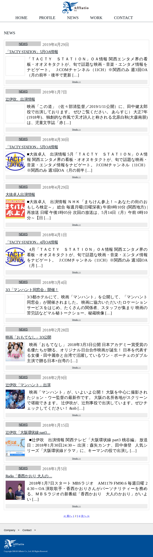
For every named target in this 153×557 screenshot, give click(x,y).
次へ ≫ (85, 516)
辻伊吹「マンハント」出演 (28, 385)
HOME (21, 17)
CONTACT (123, 17)
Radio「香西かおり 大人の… (29, 476)
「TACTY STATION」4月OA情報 (32, 242)
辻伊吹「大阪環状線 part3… (28, 432)
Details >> (76, 82)
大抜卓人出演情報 (20, 194)
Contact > (29, 530)
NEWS (72, 17)
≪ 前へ (67, 516)
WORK (96, 17)
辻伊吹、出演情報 (20, 99)
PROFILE (47, 17)
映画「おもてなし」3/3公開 (28, 337)
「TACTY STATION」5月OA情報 (32, 51)
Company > (11, 530)
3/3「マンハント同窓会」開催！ (32, 289)
